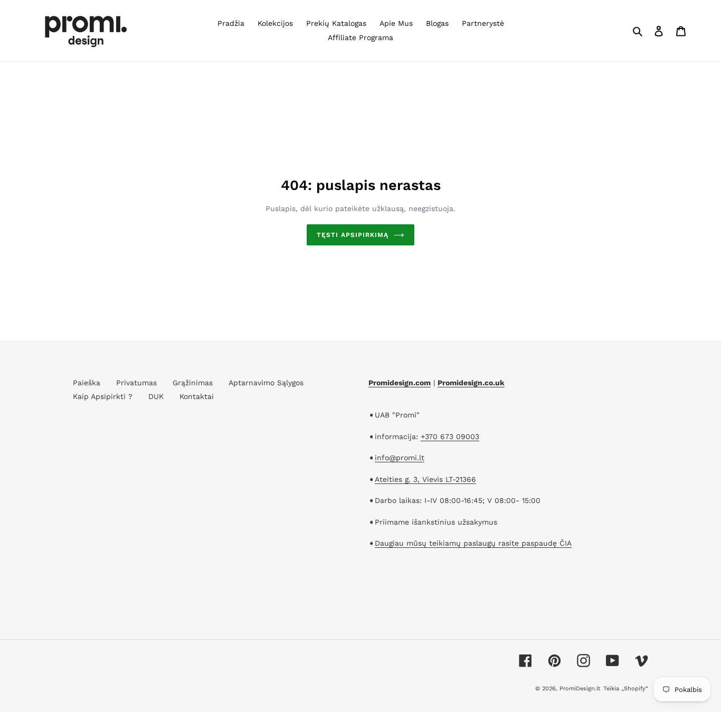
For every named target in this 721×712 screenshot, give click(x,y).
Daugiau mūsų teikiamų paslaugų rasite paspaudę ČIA (473, 543)
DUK (156, 396)
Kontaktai (196, 396)
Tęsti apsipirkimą (352, 235)
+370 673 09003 (450, 436)
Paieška (86, 382)
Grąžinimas (193, 382)
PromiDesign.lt (580, 688)
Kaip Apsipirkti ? (102, 396)
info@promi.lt (399, 457)
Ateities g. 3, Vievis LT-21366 (425, 479)
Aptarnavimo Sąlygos (266, 382)
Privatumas (136, 382)
